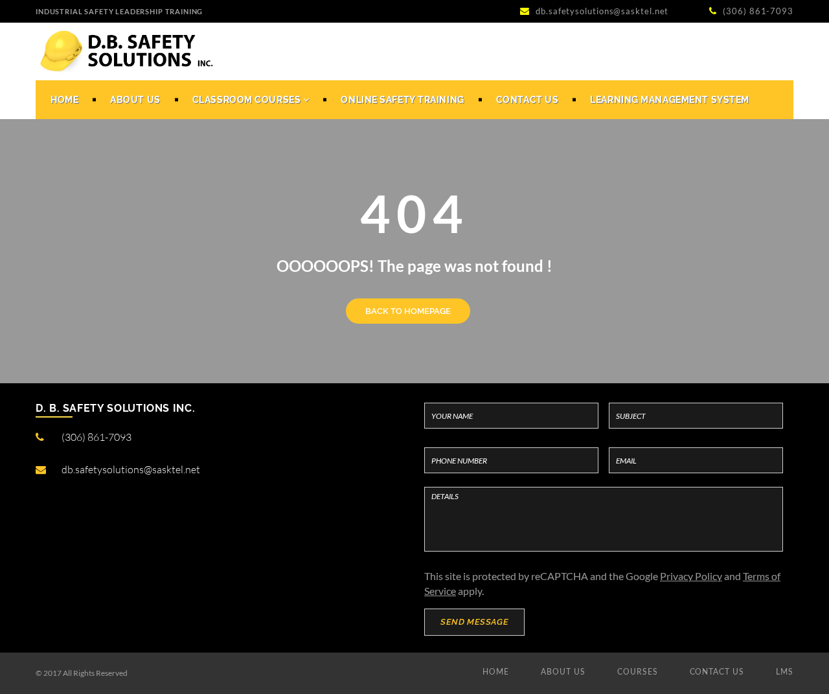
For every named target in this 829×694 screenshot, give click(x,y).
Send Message (474, 622)
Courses (637, 672)
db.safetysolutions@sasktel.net (602, 11)
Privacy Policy (691, 576)
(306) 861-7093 (756, 11)
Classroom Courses (247, 100)
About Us (135, 100)
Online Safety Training (402, 100)
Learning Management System (669, 100)
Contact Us (527, 100)
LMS (784, 672)
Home (64, 100)
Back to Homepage (408, 311)
